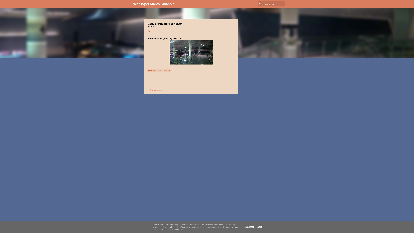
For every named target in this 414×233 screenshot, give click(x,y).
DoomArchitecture (155, 71)
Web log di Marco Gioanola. (154, 4)
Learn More (249, 227)
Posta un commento (154, 90)
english (167, 71)
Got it (259, 227)
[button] (148, 31)
